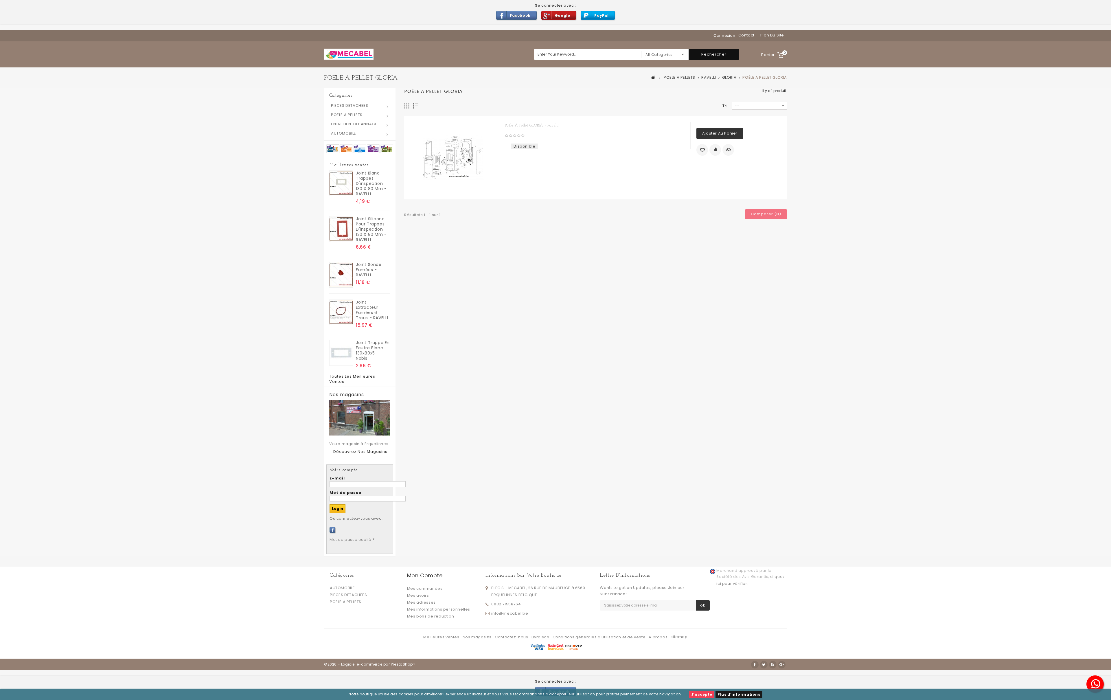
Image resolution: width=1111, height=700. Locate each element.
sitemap (679, 637)
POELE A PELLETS (347, 114)
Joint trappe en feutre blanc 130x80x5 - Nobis (373, 350)
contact (746, 35)
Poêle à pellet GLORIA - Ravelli (532, 125)
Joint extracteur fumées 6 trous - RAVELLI (372, 310)
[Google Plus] (782, 664)
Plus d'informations (739, 694)
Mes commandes (425, 588)
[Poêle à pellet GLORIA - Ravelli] (453, 157)
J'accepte (701, 694)
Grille (407, 106)
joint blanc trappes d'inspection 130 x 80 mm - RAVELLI (371, 183)
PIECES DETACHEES (349, 105)
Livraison (540, 637)
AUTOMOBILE (343, 133)
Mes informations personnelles (438, 609)
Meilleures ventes (348, 165)
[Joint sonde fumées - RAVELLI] (341, 275)
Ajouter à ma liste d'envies (702, 150)
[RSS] (773, 664)
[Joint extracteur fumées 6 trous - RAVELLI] (341, 312)
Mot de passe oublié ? (352, 539)
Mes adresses (421, 602)
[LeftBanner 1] (359, 148)
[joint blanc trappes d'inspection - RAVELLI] (341, 183)
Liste (416, 106)
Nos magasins (346, 394)
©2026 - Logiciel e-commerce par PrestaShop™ (369, 664)
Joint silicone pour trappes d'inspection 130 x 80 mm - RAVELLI (371, 229)
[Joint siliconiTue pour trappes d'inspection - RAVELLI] (341, 229)
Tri (725, 106)
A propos (658, 637)
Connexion (724, 35)
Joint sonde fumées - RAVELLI (369, 270)
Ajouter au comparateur (715, 150)
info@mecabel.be (509, 613)
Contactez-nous (512, 637)
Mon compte (425, 575)
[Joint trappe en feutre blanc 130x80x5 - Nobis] (341, 353)
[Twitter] (764, 664)
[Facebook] (332, 530)
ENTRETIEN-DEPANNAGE (354, 124)
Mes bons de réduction (430, 616)
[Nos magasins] (359, 418)
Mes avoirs (418, 595)
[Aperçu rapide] (728, 150)
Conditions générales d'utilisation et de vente (600, 637)
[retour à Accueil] (653, 77)
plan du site (772, 35)
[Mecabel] (349, 54)
